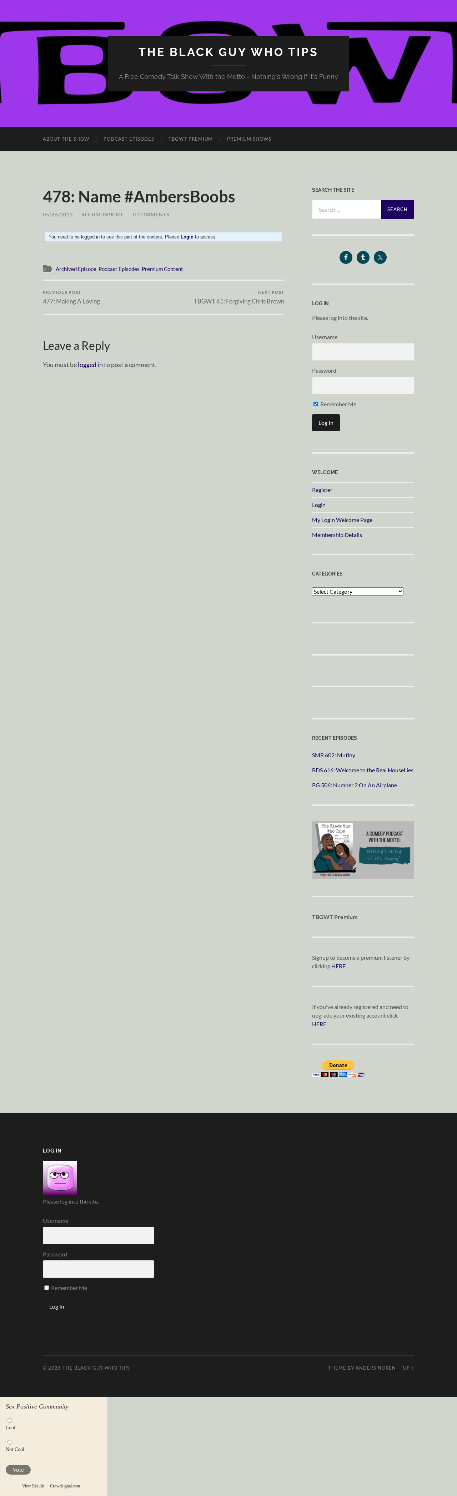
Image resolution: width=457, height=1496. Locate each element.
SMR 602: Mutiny (333, 755)
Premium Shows (249, 139)
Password (324, 370)
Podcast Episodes (129, 139)
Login (319, 504)
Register (322, 489)
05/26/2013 (58, 214)
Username (324, 336)
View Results (33, 1486)
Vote (18, 1469)
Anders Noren (376, 1368)
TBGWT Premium (191, 139)
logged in (90, 364)
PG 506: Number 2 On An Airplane (354, 785)
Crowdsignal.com (65, 1486)
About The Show (66, 139)
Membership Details (337, 534)
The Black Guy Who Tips (228, 52)
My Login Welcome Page (342, 519)
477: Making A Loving (71, 297)
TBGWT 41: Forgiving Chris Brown (239, 297)
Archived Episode (76, 269)
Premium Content (162, 269)
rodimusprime (102, 214)
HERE (338, 966)
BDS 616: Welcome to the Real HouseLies (362, 770)
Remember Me (337, 404)
